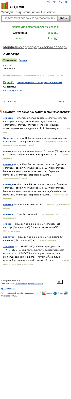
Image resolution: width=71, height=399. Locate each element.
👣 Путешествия (8, 289)
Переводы (52, 32)
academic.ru (13, 5)
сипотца (8, 118)
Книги (19, 38)
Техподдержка (21, 283)
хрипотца (17, 90)
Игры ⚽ (52, 38)
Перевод (23, 60)
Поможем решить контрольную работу (39, 82)
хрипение (8, 246)
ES (60, 2)
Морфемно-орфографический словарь (35, 27)
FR (66, 2)
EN (48, 2)
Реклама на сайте (35, 283)
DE (54, 2)
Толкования (19, 32)
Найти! (63, 18)
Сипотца (8, 138)
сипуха (61, 101)
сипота (7, 90)
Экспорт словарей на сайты (12, 293)
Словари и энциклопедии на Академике (28, 12)
